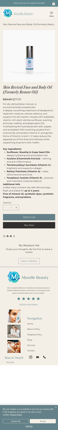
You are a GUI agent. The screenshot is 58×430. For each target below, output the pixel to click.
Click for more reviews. (28, 304)
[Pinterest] (10, 236)
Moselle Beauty (23, 13)
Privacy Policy (16, 414)
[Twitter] (14, 236)
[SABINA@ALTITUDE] (30, 357)
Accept (43, 421)
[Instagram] (37, 357)
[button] (51, 13)
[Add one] (16, 207)
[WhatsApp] (4, 236)
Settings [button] (29, 426)
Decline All (15, 421)
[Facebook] (7, 236)
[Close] (54, 409)
